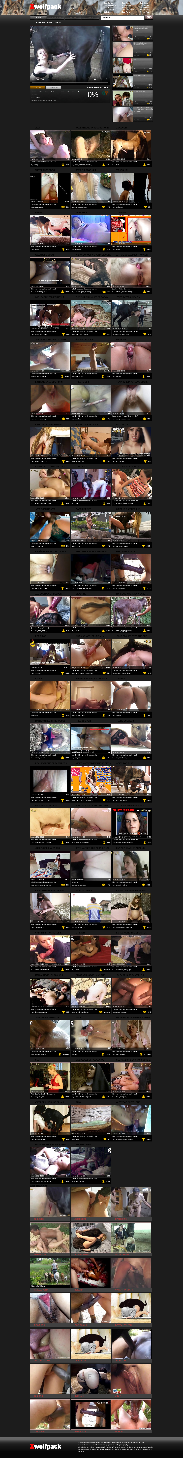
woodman (125, 843)
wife (77, 1181)
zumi (39, 631)
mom (77, 800)
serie (77, 673)
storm (36, 715)
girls (41, 334)
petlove (127, 419)
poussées (78, 588)
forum (118, 588)
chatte (45, 588)
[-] (107, 92)
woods (37, 758)
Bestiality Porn (110, 5)
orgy (122, 1012)
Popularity (73, 17)
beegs (37, 249)
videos (80, 927)
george (37, 1139)
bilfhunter (45, 970)
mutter (37, 504)
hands (118, 546)
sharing (81, 1181)
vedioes (78, 461)
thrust (77, 334)
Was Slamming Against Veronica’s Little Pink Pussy (142, 28)
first (81, 334)
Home (38, 17)
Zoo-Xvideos (127, 3)
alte (82, 1097)
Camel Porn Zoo (139, 92)
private (40, 207)
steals (37, 970)
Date (90, 17)
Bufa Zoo (108, 12)
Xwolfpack (45, 7)
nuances (48, 885)
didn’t (127, 546)
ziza (40, 1097)
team (117, 419)
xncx (76, 1054)
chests (37, 334)
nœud (37, 588)
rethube (118, 376)
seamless (41, 885)
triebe (50, 504)
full (76, 927)
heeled (123, 673)
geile (127, 927)
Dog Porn (126, 12)
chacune (89, 588)
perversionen (120, 927)
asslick (118, 207)
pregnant (88, 1097)
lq (116, 885)
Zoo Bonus (108, 3)
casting (118, 843)
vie (43, 927)
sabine (124, 292)
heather (124, 885)
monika (77, 376)
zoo (120, 461)
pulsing (48, 843)
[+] (103, 92)
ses (84, 588)
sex (85, 207)
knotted (42, 758)
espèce (130, 1139)
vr (121, 207)
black (41, 1012)
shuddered (119, 970)
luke (38, 1054)
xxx (76, 207)
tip (46, 376)
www (45, 292)
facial (77, 843)
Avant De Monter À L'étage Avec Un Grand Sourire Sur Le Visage (143, 109)
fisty (121, 1097)
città (36, 927)
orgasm (41, 800)
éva (82, 376)
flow (35, 885)
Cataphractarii (128, 10)
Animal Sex (144, 10)
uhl (41, 1139)
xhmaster (78, 249)
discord (78, 292)
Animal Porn (145, 12)
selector (80, 207)
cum (40, 419)
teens (124, 758)
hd (36, 461)
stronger (130, 292)
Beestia (125, 7)
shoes (118, 673)
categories (55, 17)
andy (36, 207)
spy (76, 885)
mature (82, 800)
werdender (43, 504)
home (45, 334)
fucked (118, 631)
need (122, 546)
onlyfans (123, 588)
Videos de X (109, 10)
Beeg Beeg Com (139, 75)
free (127, 334)
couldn (36, 376)
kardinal (78, 1097)
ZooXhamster (109, 7)
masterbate (89, 800)
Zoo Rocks (144, 5)
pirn (77, 504)
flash (77, 970)
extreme (88, 165)
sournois (119, 1139)
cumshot (83, 843)
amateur (81, 885)
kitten (128, 673)
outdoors (119, 504)
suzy (36, 1097)
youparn (119, 249)
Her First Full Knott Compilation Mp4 (140, 44)
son (41, 588)
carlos (90, 673)
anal (43, 419)
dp (125, 1012)
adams (43, 1054)
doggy (44, 631)
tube (117, 800)
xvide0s (118, 715)
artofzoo (118, 292)
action (125, 504)
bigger (123, 631)
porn (38, 97)
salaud (124, 1139)
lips (130, 970)
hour (117, 1054)
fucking (130, 504)
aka (43, 1097)
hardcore (82, 165)
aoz (36, 631)
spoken (122, 1054)
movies (118, 334)
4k (123, 461)
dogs (36, 1012)
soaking (40, 546)
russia (122, 419)
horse (86, 1012)
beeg (36, 165)
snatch (85, 334)
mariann (46, 1012)
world (118, 1012)
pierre (131, 843)
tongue (42, 376)
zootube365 (39, 1181)
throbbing (41, 843)
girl (76, 715)
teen (79, 715)
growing (129, 631)
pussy (126, 970)
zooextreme (84, 673)
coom (37, 292)
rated (123, 334)
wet (35, 546)
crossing (88, 292)
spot (36, 843)
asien (125, 800)
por (39, 673)
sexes (78, 631)
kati (131, 927)
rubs (44, 1139)
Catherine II (144, 7)
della (40, 927)
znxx (117, 165)
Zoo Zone (144, 3)
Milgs (135, 59)
